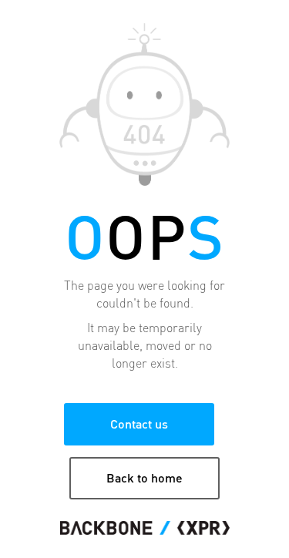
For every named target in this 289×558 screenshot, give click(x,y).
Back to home (144, 477)
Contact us (139, 423)
